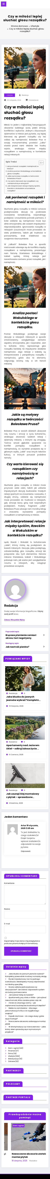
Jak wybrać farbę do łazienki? (21, 995)
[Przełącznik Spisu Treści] (40, 162)
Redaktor (13, 742)
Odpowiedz (25, 851)
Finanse (11, 1051)
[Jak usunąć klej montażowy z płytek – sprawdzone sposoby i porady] (25, 775)
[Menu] (3, 4)
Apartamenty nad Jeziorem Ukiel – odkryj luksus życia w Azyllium (22, 747)
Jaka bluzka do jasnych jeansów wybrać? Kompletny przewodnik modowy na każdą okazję (23, 698)
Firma (10, 1053)
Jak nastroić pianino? (17, 646)
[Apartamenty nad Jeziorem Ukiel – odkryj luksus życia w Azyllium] (25, 727)
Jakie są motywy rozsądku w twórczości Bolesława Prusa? (23, 177)
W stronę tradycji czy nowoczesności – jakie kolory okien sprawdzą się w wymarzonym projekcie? (25, 1029)
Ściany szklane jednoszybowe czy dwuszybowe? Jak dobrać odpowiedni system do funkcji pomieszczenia (25, 989)
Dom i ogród (13, 1048)
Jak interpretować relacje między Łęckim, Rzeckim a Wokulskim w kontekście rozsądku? (23, 188)
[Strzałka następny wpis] (43, 646)
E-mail (7, 924)
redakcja (25, 95)
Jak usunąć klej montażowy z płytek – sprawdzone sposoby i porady (22, 795)
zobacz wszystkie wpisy (14, 620)
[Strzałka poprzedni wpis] (43, 635)
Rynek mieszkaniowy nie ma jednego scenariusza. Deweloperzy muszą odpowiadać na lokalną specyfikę (25, 981)
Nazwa (7, 909)
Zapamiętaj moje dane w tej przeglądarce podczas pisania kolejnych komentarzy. (22, 942)
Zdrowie (11, 1061)
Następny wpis (12, 643)
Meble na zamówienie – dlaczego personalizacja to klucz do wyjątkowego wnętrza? (22, 1011)
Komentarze (9, 883)
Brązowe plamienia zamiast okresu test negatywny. (21, 636)
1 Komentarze (33, 100)
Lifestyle (10, 95)
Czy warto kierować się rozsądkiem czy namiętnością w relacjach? (23, 182)
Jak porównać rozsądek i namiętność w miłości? (22, 167)
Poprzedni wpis (12, 632)
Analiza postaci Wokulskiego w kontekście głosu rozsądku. (24, 172)
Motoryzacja (13, 1059)
